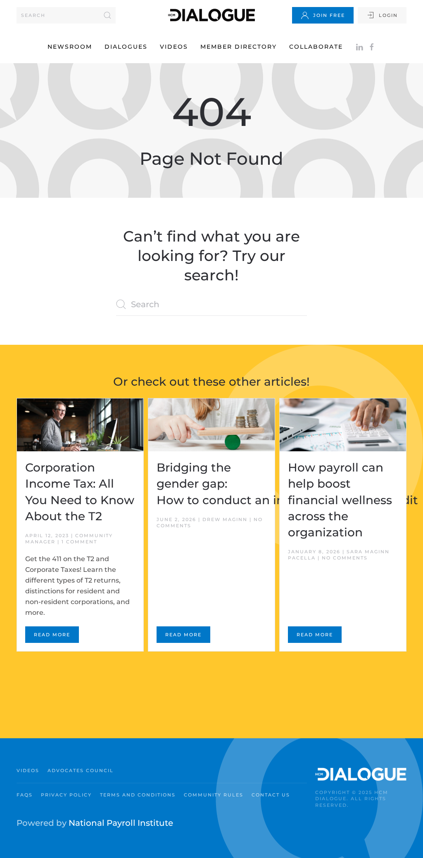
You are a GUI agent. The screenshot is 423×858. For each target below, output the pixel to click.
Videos (174, 46)
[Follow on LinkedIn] (359, 46)
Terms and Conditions (138, 795)
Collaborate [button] (316, 46)
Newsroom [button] (70, 46)
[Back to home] (211, 15)
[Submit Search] (107, 15)
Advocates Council (81, 770)
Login (388, 15)
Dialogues (126, 46)
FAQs (25, 795)
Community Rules (213, 795)
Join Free (329, 15)
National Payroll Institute (121, 823)
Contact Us (271, 795)
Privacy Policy (66, 795)
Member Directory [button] (238, 46)
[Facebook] (372, 46)
